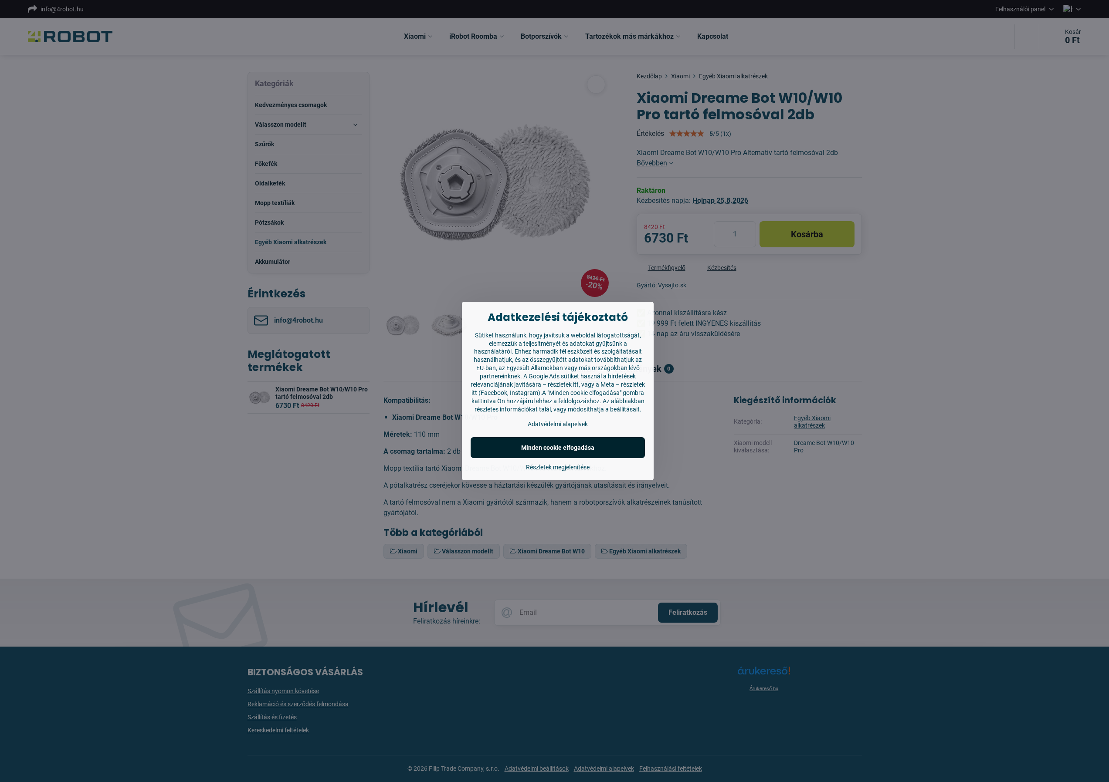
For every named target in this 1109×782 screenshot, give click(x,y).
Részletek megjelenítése (558, 467)
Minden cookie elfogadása (557, 447)
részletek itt (563, 384)
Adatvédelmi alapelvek (558, 424)
